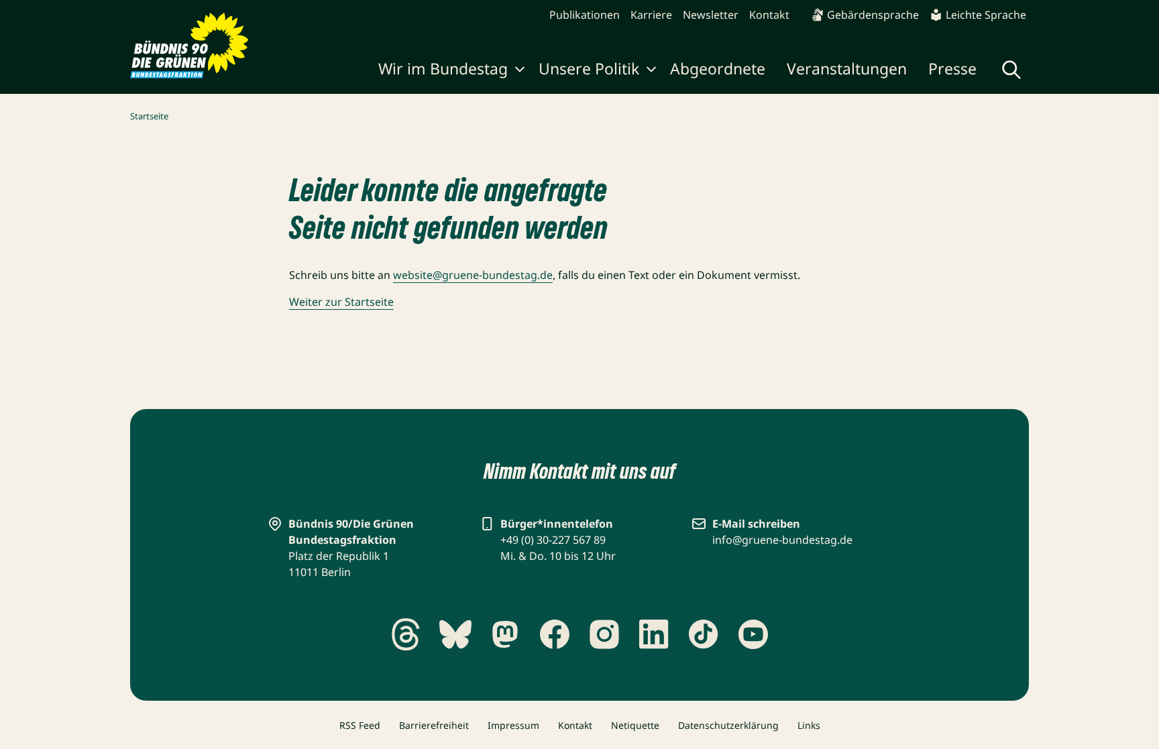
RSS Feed (359, 725)
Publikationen (584, 14)
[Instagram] (604, 634)
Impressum (513, 725)
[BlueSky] (455, 634)
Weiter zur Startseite (341, 301)
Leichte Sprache (986, 14)
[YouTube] (753, 634)
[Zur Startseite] (189, 45)
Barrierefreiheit (434, 725)
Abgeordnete (717, 68)
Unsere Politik (589, 68)
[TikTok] (703, 634)
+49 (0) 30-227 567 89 (553, 539)
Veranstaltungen (847, 68)
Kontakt (769, 14)
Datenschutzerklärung (728, 725)
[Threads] (406, 634)
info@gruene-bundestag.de (782, 539)
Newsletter (710, 14)
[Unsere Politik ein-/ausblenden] (651, 71)
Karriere (651, 14)
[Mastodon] (505, 634)
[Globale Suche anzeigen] (1011, 70)
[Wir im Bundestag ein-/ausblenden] (520, 71)
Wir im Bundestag (443, 68)
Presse (952, 68)
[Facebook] (554, 634)
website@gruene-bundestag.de (473, 275)
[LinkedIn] (654, 634)
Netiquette (635, 725)
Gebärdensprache (873, 14)
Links (808, 725)
